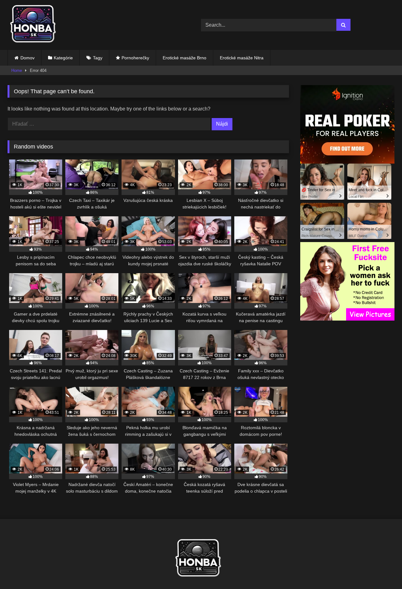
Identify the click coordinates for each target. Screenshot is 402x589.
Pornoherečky (135, 57)
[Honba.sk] (36, 25)
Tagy (97, 57)
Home (16, 70)
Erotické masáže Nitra (241, 57)
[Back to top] (382, 570)
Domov (27, 57)
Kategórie (63, 57)
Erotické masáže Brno (184, 57)
